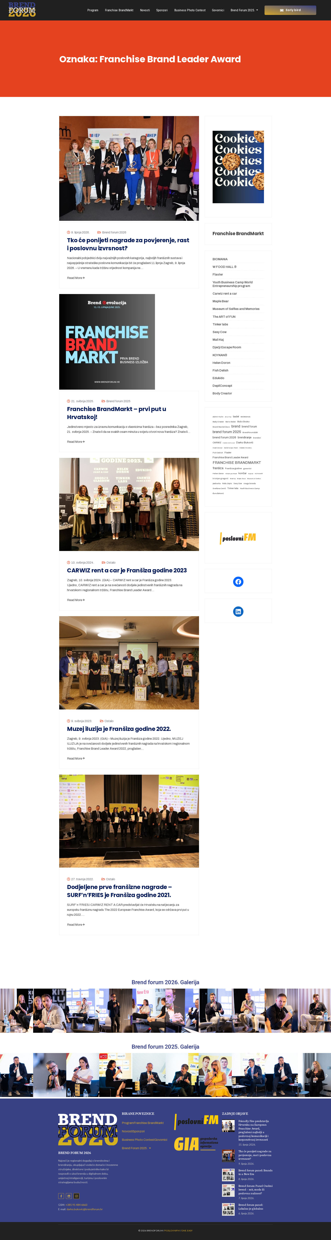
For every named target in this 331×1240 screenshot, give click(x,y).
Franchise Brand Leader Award (230, 457)
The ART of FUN (224, 316)
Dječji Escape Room (227, 347)
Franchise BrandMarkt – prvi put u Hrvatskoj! (116, 413)
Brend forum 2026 (114, 232)
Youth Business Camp (250, 488)
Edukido (218, 378)
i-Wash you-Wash (231, 474)
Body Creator (222, 393)
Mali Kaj (218, 339)
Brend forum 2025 (118, 401)
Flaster (218, 274)
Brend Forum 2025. (243, 10)
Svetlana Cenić (219, 488)
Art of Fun (228, 417)
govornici (247, 468)
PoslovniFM (172, 1230)
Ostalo (111, 562)
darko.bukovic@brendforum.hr (85, 1209)
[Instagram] (76, 1196)
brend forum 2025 (227, 432)
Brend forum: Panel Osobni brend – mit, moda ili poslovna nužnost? (255, 1189)
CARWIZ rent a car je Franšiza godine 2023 (127, 570)
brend (235, 426)
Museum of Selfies (254, 478)
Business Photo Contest (190, 10)
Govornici (218, 10)
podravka (217, 483)
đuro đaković (218, 493)
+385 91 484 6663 (76, 1204)
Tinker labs (220, 324)
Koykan (250, 474)
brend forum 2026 (224, 437)
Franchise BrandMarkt (119, 10)
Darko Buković (244, 442)
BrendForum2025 (250, 432)
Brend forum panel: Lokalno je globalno (250, 1207)
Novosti (145, 10)
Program (92, 10)
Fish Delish (220, 370)
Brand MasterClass (221, 427)
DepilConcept (222, 385)
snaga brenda (249, 483)
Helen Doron (221, 362)
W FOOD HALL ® (225, 266)
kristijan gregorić (220, 478)
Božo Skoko (243, 421)
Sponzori (162, 10)
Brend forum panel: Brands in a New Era (255, 1172)
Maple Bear (221, 301)
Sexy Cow (220, 332)
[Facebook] (238, 582)
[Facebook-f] (61, 1196)
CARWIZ (217, 442)
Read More (74, 278)
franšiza (218, 468)
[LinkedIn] (238, 611)
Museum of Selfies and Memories (236, 308)
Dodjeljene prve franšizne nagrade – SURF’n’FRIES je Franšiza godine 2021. (119, 891)
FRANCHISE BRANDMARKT (237, 463)
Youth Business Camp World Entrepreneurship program (233, 284)
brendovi (257, 438)
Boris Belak (230, 422)
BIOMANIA (220, 259)
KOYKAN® (220, 355)
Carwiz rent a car (225, 293)
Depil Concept (217, 448)
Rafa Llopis (227, 483)
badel (236, 416)
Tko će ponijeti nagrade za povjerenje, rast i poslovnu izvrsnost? (128, 244)
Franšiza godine (233, 468)
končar (242, 473)
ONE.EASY (187, 1230)
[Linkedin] (69, 1196)
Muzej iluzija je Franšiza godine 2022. (119, 729)
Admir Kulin (218, 417)
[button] (4, 1011)
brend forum (249, 426)
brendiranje (245, 437)
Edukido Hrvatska (245, 448)
